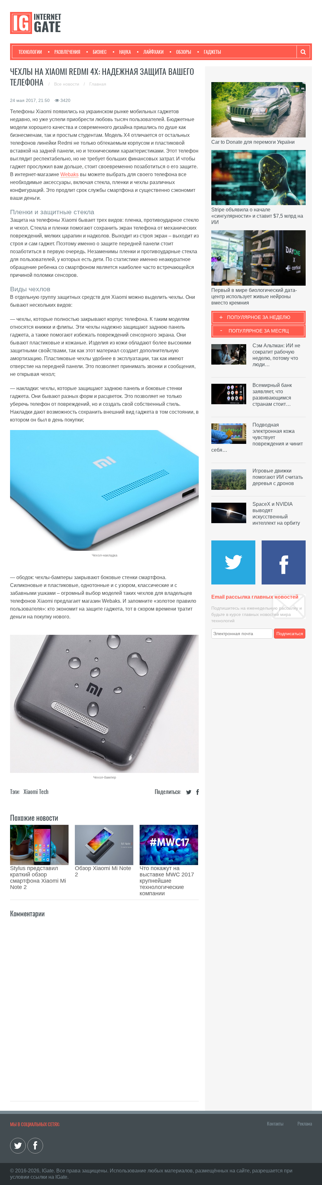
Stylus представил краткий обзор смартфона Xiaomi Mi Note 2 (38, 877)
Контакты (275, 1124)
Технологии (30, 52)
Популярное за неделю (258, 317)
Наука (125, 52)
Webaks (69, 174)
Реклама (304, 1124)
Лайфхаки (153, 52)
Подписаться (289, 633)
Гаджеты (212, 52)
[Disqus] (104, 1002)
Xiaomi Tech (36, 792)
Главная (97, 84)
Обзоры (183, 52)
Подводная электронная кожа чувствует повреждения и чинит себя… (257, 437)
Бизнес (100, 52)
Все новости (67, 84)
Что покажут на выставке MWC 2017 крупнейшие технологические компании (167, 881)
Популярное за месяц (259, 330)
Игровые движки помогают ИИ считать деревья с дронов (278, 477)
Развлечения (67, 52)
